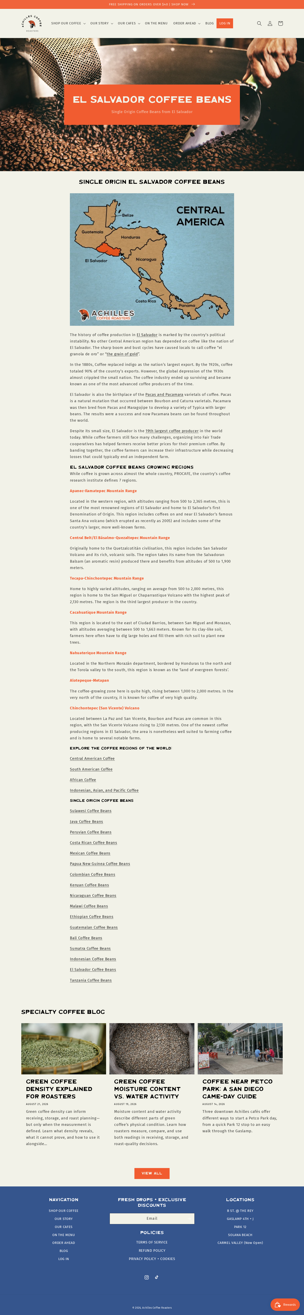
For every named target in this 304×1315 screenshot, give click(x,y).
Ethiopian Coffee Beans (91, 916)
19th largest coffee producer (172, 431)
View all (152, 1173)
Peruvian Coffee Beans (91, 832)
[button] (67, 23)
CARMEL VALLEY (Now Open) (240, 1243)
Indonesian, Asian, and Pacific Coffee (104, 790)
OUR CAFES (64, 1227)
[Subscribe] (189, 1218)
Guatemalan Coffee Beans (94, 927)
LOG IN (63, 1259)
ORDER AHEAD (63, 1243)
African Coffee (83, 780)
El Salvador (147, 335)
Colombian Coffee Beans (92, 874)
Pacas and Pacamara (164, 394)
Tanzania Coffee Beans (91, 980)
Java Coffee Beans (86, 821)
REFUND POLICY (152, 1250)
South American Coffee (91, 769)
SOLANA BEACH (240, 1235)
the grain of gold (122, 354)
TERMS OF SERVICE (152, 1242)
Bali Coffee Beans (86, 938)
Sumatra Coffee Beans (90, 948)
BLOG (64, 1251)
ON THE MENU (63, 1235)
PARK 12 (240, 1227)
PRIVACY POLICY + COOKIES (152, 1259)
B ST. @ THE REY (240, 1211)
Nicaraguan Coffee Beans (93, 895)
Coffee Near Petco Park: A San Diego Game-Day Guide (237, 1089)
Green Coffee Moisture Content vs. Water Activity (147, 1089)
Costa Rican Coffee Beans (93, 842)
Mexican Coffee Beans (90, 853)
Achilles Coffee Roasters (157, 1307)
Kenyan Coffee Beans (89, 885)
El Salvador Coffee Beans (93, 969)
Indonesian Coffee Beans (93, 959)
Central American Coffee (92, 758)
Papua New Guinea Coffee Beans (100, 864)
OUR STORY (64, 1219)
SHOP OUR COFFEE (64, 1211)
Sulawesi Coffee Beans (91, 811)
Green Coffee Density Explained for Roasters (59, 1089)
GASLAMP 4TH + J (240, 1219)
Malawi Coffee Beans (89, 906)
